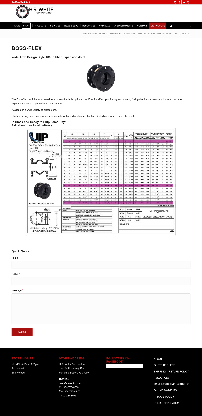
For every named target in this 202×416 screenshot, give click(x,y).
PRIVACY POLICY (164, 396)
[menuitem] (17, 25)
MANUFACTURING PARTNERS (171, 384)
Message (17, 290)
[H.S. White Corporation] (34, 13)
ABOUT (158, 359)
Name (15, 257)
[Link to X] (175, 2)
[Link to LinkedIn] (184, 2)
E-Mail (16, 274)
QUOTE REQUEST (164, 365)
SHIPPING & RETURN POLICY (171, 371)
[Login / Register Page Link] (171, 25)
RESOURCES (161, 377)
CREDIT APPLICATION (167, 403)
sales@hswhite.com (70, 383)
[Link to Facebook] (179, 2)
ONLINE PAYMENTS (165, 390)
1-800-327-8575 (67, 395)
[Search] (188, 25)
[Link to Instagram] (188, 2)
